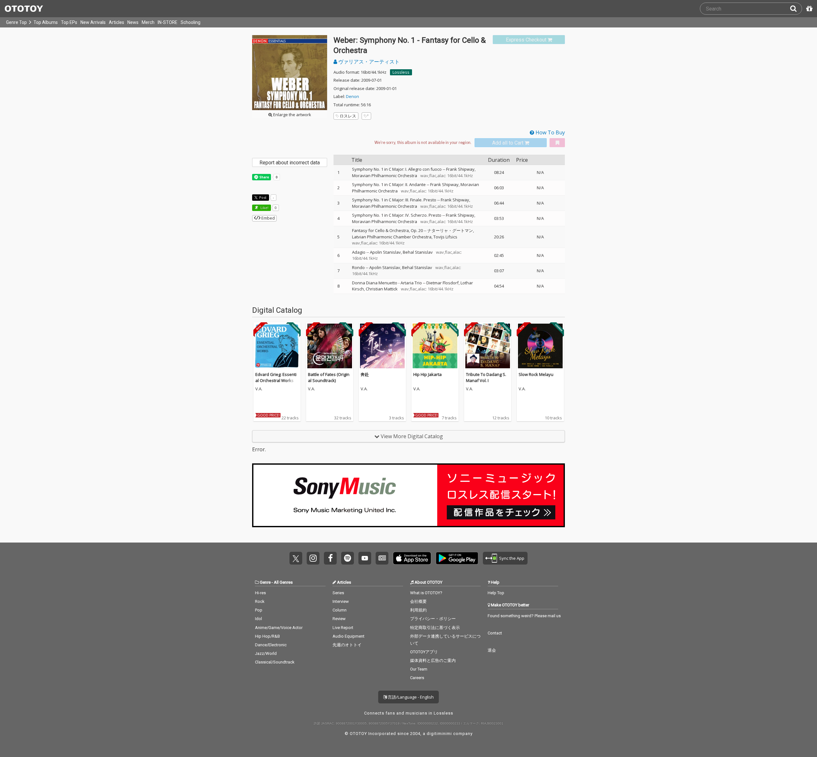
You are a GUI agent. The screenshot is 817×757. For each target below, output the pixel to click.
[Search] (796, 8)
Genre (265, 582)
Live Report (343, 627)
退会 (492, 650)
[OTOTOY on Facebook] (330, 558)
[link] (529, 39)
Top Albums (46, 22)
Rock (260, 601)
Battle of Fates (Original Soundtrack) (328, 377)
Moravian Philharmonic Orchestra (384, 175)
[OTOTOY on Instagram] (313, 558)
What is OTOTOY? (426, 592)
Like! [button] (263, 207)
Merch (148, 22)
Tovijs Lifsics (445, 237)
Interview (341, 601)
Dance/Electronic (271, 644)
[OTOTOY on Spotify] (347, 558)
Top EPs (69, 22)
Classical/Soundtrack (275, 662)
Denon (352, 96)
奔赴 (365, 374)
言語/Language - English (410, 697)
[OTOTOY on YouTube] (364, 558)
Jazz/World (266, 653)
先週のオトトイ (347, 644)
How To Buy (549, 132)
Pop (258, 610)
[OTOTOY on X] (295, 558)
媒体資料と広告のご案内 (433, 660)
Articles (116, 22)
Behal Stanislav (418, 252)
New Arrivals (93, 22)
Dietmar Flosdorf (442, 283)
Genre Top (16, 22)
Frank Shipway (460, 169)
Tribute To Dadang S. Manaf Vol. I (486, 377)
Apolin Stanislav (385, 252)
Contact (495, 633)
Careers (417, 677)
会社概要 (418, 601)
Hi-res (260, 592)
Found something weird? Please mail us (524, 615)
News (133, 22)
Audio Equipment (348, 636)
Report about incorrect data (289, 163)
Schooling (190, 22)
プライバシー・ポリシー (433, 618)
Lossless (401, 72)
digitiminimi (439, 733)
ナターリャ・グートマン (450, 230)
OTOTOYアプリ (424, 651)
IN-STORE (167, 22)
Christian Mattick (382, 289)
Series (338, 592)
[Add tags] (366, 116)
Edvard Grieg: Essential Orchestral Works (275, 377)
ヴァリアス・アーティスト (368, 61)
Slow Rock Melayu (536, 374)
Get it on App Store (412, 558)
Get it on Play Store (457, 558)
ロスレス (348, 116)
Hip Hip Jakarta (427, 374)
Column (340, 610)
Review (339, 618)
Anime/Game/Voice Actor (279, 627)
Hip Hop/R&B (267, 636)
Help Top (496, 592)
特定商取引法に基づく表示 (435, 627)
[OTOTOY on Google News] (382, 558)
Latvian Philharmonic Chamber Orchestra (391, 237)
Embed (267, 218)
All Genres (283, 582)
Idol (258, 618)
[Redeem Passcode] (808, 8)
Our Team (418, 669)
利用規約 (418, 610)
